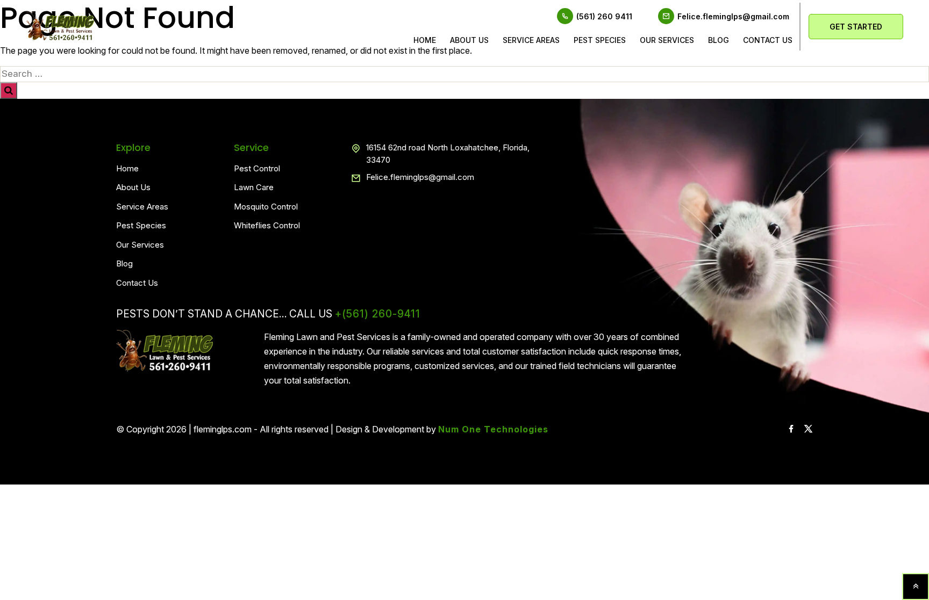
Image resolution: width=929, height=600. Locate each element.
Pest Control (257, 168)
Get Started (856, 26)
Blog (718, 40)
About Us (469, 40)
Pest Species (600, 40)
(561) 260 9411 (604, 16)
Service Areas (531, 40)
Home (424, 40)
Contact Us (137, 283)
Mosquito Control (266, 206)
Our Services (667, 40)
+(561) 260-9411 (377, 314)
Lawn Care (254, 187)
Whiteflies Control (267, 225)
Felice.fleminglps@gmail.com (733, 16)
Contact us (767, 40)
